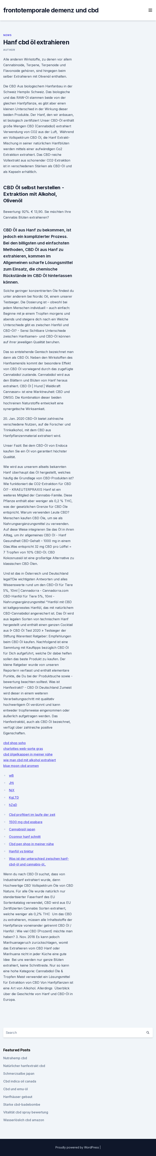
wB (11, 775)
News (7, 35)
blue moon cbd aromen (21, 766)
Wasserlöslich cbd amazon (23, 1120)
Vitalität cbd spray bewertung (25, 1112)
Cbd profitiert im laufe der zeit (32, 815)
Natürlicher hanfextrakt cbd (24, 1066)
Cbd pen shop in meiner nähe (31, 844)
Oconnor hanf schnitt (25, 837)
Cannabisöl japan (22, 829)
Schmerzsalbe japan (18, 1073)
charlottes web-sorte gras (23, 749)
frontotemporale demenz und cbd (51, 10)
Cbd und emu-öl (15, 1089)
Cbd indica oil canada (19, 1081)
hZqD (13, 805)
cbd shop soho (14, 743)
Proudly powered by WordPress (77, 1147)
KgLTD (14, 797)
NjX (11, 790)
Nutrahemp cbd (15, 1058)
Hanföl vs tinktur (21, 851)
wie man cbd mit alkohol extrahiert (29, 760)
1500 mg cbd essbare (25, 822)
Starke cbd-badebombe (21, 1104)
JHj (11, 783)
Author (9, 49)
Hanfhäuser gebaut (17, 1097)
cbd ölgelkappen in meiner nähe (28, 754)
